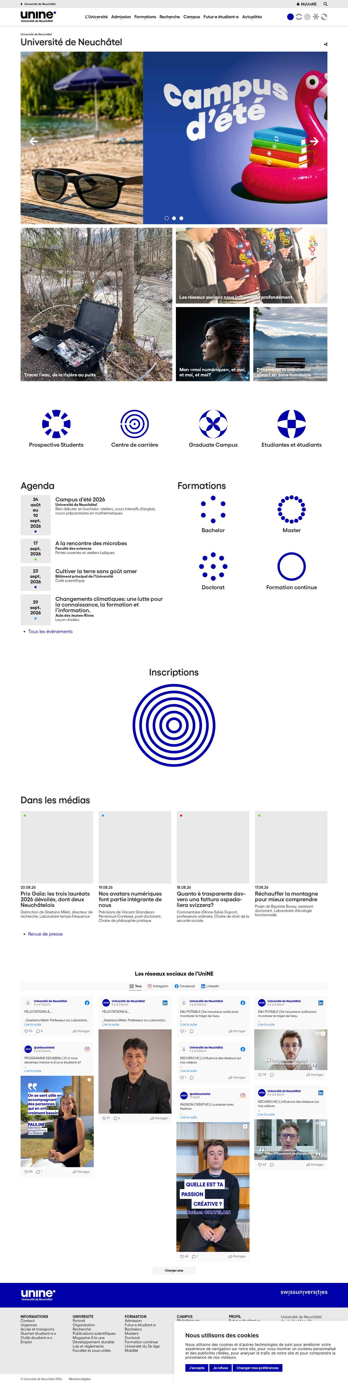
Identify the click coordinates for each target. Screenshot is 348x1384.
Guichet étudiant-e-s (38, 1333)
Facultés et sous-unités (92, 1350)
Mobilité (131, 1350)
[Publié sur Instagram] (87, 1049)
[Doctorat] (213, 568)
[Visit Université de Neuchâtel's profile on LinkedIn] (107, 1003)
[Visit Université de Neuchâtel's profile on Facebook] (29, 1003)
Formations (145, 16)
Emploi (26, 1342)
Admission (121, 16)
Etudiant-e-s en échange (173, 717)
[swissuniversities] (304, 1292)
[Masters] (291, 511)
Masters (131, 1333)
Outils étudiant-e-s (36, 1337)
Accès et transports (37, 1329)
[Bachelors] (213, 511)
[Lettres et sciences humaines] (298, 16)
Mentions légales (80, 1378)
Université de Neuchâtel (40, 3)
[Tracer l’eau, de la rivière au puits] (96, 304)
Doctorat (132, 1337)
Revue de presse (45, 934)
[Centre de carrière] (134, 426)
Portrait (79, 1320)
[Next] (314, 141)
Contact (28, 1320)
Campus (191, 16)
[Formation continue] (291, 568)
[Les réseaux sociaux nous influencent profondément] (252, 266)
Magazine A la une (89, 1337)
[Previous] (34, 141)
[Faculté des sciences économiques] (323, 16)
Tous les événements (50, 631)
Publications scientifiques (94, 1333)
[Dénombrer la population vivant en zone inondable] (290, 344)
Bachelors (133, 1329)
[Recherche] (325, 4)
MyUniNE (309, 4)
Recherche (170, 16)
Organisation (84, 1325)
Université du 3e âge (142, 1346)
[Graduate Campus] (213, 426)
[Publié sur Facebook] (87, 1003)
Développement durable (93, 1342)
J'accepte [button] (197, 1368)
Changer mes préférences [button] (257, 1368)
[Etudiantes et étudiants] (291, 426)
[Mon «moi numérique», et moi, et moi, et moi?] (213, 344)
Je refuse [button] (220, 1368)
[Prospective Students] (56, 426)
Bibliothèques (188, 1320)
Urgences (29, 1325)
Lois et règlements (88, 1346)
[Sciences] (306, 16)
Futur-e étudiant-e (221, 16)
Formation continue (141, 1342)
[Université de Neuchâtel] (38, 16)
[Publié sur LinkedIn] (165, 1003)
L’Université (96, 16)
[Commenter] (190, 1031)
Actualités (252, 16)
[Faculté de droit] (315, 16)
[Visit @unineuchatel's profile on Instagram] (29, 1049)
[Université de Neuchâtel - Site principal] (38, 1295)
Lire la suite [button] (32, 1024)
